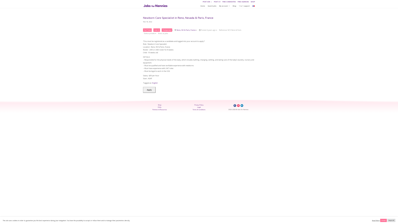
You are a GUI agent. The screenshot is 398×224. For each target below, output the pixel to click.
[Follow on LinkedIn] (242, 105)
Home (202, 6)
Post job (206, 2)
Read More (376, 220)
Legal (199, 107)
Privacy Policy (198, 105)
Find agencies (243, 2)
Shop (253, 2)
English (155, 83)
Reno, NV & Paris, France (186, 30)
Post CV (217, 2)
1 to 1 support (244, 6)
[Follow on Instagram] (238, 105)
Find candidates (229, 2)
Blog (234, 6)
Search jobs (212, 6)
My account (223, 6)
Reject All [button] (391, 220)
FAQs (159, 107)
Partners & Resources (159, 110)
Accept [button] (383, 220)
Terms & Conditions (199, 110)
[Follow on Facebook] (235, 105)
